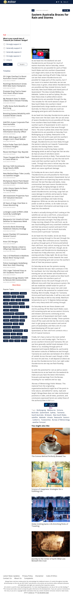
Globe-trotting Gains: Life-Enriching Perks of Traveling (50, 525)
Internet (17, 340)
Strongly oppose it (13, 56)
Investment (7, 317)
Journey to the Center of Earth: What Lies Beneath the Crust (48, 560)
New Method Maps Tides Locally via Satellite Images (16, 174)
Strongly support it (13, 44)
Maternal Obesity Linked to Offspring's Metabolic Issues (14, 248)
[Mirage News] (9, 2)
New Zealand (7, 330)
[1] (68, 586)
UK (27, 307)
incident (24, 340)
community (7, 296)
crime (21, 324)
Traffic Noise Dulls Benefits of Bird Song (15, 107)
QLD (26, 330)
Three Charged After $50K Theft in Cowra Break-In (16, 158)
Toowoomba (46, 420)
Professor (25, 300)
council (23, 307)
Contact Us (7, 578)
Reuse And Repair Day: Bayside (15, 152)
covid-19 (6, 310)
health (6, 303)
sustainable (16, 327)
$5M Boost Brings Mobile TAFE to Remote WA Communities (15, 279)
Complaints (28, 578)
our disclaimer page (43, 592)
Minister (21, 303)
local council (14, 310)
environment (13, 303)
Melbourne (51, 410)
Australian (21, 296)
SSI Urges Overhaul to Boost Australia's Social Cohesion (14, 77)
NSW (13, 300)
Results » (22, 64)
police (14, 296)
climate (50, 417)
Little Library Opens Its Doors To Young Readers (15, 189)
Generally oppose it (13, 52)
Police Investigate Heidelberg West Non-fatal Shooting (15, 264)
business (15, 307)
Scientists (6, 334)
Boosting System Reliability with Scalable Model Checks (16, 114)
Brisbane (48, 415)
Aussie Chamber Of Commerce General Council (15, 235)
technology (24, 317)
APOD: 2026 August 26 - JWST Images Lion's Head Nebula (15, 138)
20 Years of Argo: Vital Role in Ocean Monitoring (15, 204)
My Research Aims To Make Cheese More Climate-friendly (15, 100)
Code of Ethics (51, 576)
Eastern (66, 417)
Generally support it (14, 48)
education (15, 317)
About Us (18, 578)
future (13, 334)
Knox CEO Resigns (10, 241)
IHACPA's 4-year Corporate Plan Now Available (16, 123)
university (23, 293)
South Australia (37, 415)
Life (33, 10)
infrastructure (20, 313)
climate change (16, 337)
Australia (35, 412)
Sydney (53, 412)
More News (16, 285)
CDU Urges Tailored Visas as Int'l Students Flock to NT (14, 271)
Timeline (6, 71)
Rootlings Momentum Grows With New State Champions (15, 85)
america (24, 337)
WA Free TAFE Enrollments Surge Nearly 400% (14, 167)
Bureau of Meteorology (61, 420)
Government (14, 293)
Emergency (7, 327)
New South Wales (59, 415)
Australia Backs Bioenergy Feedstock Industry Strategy (14, 228)
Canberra (36, 420)
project (16, 324)
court (11, 340)
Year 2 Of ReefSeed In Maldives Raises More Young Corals (16, 257)
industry (6, 320)
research (6, 300)
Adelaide (42, 417)
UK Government (18, 330)
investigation (14, 320)
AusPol (22, 320)
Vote (7, 64)
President (7, 337)
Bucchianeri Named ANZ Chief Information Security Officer (15, 131)
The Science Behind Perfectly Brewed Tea (49, 456)
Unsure (9, 60)
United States (8, 324)
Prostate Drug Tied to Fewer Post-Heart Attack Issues (14, 92)
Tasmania (60, 412)
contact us (31, 592)
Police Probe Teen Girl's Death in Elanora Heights (15, 145)
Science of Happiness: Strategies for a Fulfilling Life (47, 490)
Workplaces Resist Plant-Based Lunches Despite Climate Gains (15, 182)
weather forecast (39, 422)
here (52, 400)
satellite (35, 417)
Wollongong (41, 410)
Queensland (44, 412)
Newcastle (58, 417)
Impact (6, 340)
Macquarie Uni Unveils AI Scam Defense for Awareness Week (16, 220)
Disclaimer (39, 576)
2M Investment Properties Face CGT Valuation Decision (16, 197)
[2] (3, 588)
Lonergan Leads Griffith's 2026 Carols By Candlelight (15, 213)
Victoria (60, 410)
